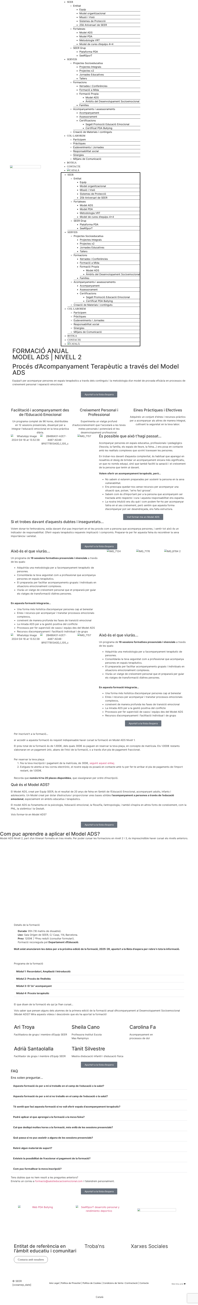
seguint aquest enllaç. (102, 763)
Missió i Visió (87, 17)
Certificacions (87, 120)
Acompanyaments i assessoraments (94, 109)
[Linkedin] (172, 164)
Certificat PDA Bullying (99, 128)
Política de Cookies (92, 1283)
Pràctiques (79, 143)
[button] (99, 971)
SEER (70, 2)
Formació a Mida (89, 89)
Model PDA (85, 36)
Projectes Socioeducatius (88, 63)
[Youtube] (172, 173)
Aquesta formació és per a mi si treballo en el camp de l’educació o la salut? (58, 1085)
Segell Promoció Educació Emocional (107, 124)
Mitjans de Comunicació (87, 158)
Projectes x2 (86, 70)
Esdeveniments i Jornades (88, 147)
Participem (79, 139)
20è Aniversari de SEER (93, 24)
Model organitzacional (92, 13)
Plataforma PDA (88, 51)
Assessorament (88, 116)
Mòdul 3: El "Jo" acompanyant (34, 985)
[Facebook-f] (135, 1256)
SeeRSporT (85, 55)
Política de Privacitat (71, 1283)
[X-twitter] (184, 164)
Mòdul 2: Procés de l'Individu (33, 978)
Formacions (80, 82)
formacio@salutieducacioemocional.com (59, 1181)
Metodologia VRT (89, 40)
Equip (82, 9)
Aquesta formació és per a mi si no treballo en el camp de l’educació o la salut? (60, 1096)
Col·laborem (76, 135)
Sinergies (78, 155)
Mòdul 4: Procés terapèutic (32, 993)
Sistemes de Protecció (92, 21)
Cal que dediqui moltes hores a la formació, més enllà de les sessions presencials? (63, 1127)
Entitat (77, 5)
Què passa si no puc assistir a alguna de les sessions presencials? (53, 1137)
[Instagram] (184, 173)
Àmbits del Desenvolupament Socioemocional (112, 101)
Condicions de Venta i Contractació (120, 1283)
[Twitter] (144, 1256)
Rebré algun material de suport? (32, 1148)
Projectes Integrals (90, 66)
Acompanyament (89, 112)
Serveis (72, 59)
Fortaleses (79, 28)
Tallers (83, 78)
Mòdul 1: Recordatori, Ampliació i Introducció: (43, 971)
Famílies (84, 105)
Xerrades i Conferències (93, 86)
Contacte (73, 166)
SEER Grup (79, 47)
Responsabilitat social (86, 151)
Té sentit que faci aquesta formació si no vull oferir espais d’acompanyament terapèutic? (66, 1106)
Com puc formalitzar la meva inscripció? (37, 1168)
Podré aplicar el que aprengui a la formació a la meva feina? (49, 1116)
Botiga (72, 162)
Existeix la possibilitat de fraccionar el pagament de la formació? (51, 1158)
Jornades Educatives (91, 74)
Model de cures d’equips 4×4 (96, 44)
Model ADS (86, 32)
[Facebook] (184, 181)
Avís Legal (54, 1283)
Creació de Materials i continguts (92, 131)
